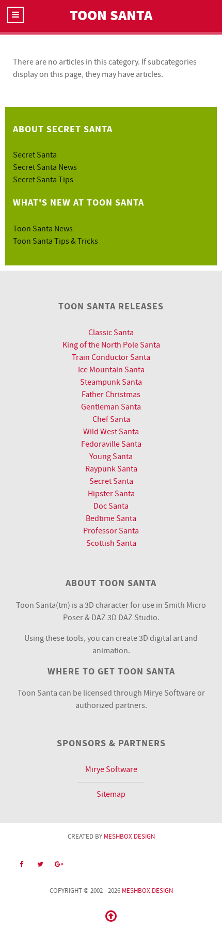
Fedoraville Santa (111, 444)
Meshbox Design (129, 836)
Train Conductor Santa (111, 357)
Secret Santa (35, 155)
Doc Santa (111, 506)
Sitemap (111, 794)
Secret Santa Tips (43, 179)
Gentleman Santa (111, 407)
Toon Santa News (43, 228)
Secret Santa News (45, 167)
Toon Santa (111, 15)
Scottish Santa (111, 543)
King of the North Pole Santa (111, 345)
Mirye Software (111, 769)
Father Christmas (111, 394)
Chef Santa (111, 419)
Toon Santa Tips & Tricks (55, 241)
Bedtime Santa (111, 518)
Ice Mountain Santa (111, 369)
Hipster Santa (111, 493)
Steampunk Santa (111, 382)
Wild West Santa (111, 431)
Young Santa (111, 456)
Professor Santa (111, 531)
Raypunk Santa (111, 469)
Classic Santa (111, 332)
